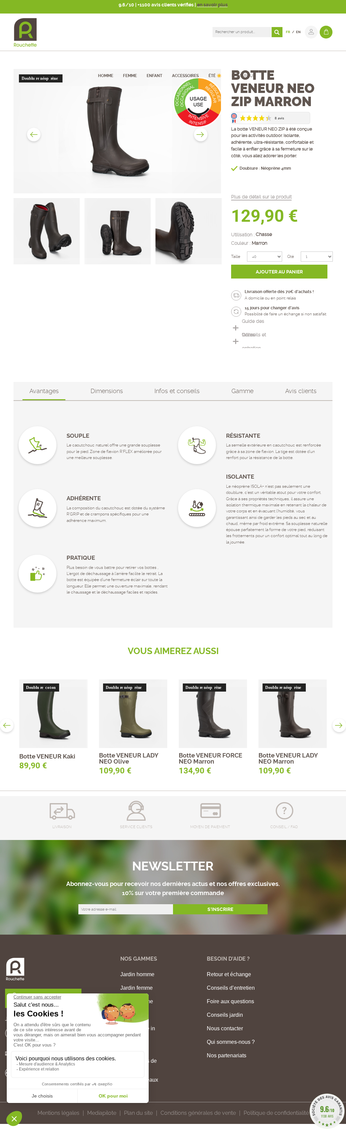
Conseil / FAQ (284, 827)
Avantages (44, 390)
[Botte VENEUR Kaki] (53, 713)
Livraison (62, 827)
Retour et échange (229, 974)
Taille (235, 256)
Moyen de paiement (210, 827)
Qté (290, 256)
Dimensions (107, 390)
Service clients (136, 827)
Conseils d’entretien (231, 988)
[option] (117, 131)
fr (288, 32)
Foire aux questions (230, 1001)
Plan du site (138, 1113)
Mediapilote (101, 1113)
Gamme (242, 390)
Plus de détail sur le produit (261, 197)
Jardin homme (137, 974)
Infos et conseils (177, 390)
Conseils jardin (225, 1015)
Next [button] (200, 134)
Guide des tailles (253, 328)
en (298, 32)
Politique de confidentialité (276, 1113)
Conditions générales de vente (198, 1113)
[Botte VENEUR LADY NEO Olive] (133, 713)
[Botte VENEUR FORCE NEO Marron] (213, 713)
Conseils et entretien (254, 341)
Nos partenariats (226, 1055)
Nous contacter (225, 1028)
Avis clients (301, 390)
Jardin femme (136, 988)
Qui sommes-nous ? (231, 1042)
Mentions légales (58, 1113)
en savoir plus (212, 4)
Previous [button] (34, 134)
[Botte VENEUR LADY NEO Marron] (292, 713)
